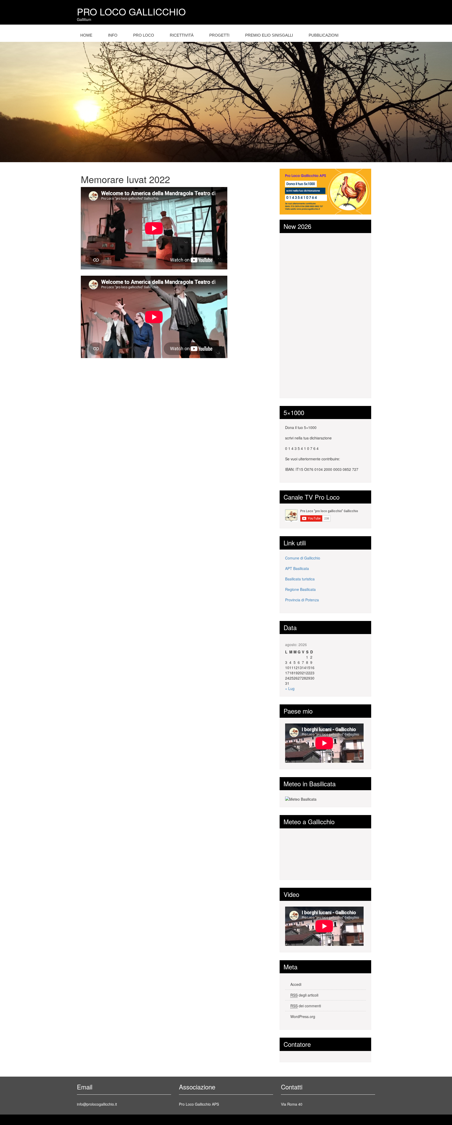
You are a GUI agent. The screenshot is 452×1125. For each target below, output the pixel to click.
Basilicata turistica (300, 578)
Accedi (295, 984)
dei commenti (305, 1005)
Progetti (219, 35)
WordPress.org (302, 1016)
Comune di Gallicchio (302, 558)
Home (86, 35)
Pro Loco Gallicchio (131, 11)
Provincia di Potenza (302, 599)
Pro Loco (143, 35)
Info (112, 35)
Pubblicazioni (323, 35)
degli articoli (304, 995)
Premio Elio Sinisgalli (269, 35)
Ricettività (182, 35)
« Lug (290, 688)
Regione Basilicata (300, 589)
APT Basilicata (297, 568)
